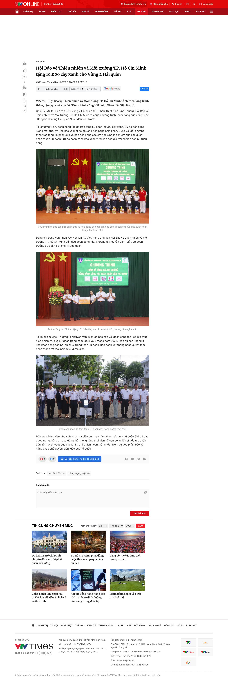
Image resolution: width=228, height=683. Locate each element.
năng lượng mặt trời (79, 473)
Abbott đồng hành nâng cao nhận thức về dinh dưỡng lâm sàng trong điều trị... (88, 597)
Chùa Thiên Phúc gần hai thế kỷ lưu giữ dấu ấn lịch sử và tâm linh (49, 597)
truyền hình (101, 11)
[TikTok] (49, 653)
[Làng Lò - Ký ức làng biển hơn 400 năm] (127, 542)
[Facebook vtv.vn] (188, 4)
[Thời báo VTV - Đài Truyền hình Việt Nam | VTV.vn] (27, 4)
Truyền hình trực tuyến (135, 4)
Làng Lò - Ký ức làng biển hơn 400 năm (125, 557)
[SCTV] (188, 662)
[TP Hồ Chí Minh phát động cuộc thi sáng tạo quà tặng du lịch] (88, 542)
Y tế (129, 11)
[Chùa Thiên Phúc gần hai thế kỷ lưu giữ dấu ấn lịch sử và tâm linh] (49, 580)
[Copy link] (24, 70)
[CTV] (188, 652)
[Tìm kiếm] (195, 4)
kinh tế (85, 11)
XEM (140, 526)
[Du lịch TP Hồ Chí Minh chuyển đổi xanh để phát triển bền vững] (49, 542)
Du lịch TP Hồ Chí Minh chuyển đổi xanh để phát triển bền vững (47, 559)
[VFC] (188, 642)
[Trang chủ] (17, 11)
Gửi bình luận (139, 513)
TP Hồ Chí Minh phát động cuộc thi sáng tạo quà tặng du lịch (87, 559)
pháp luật (56, 11)
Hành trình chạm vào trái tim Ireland (125, 595)
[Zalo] (132, 459)
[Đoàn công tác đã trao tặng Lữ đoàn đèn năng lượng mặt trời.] (92, 390)
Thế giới (72, 11)
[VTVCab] (205, 652)
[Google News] (112, 88)
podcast (201, 11)
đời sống (141, 11)
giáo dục (174, 11)
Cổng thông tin (160, 4)
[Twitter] (139, 459)
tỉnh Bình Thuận (56, 473)
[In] (24, 87)
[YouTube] (43, 653)
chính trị (28, 11)
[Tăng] (24, 101)
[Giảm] (24, 110)
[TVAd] (205, 642)
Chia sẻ (144, 88)
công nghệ (157, 11)
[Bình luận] (24, 77)
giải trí (117, 11)
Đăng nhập (208, 4)
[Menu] (211, 12)
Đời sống (40, 61)
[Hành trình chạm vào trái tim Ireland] (127, 580)
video (187, 11)
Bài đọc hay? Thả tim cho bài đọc (82, 459)
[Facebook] (24, 63)
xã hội (42, 11)
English (178, 4)
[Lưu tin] (24, 94)
